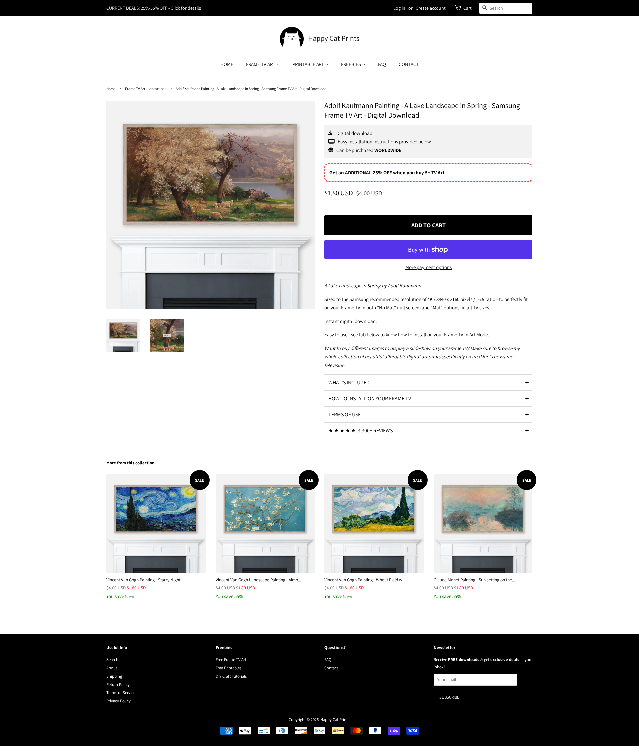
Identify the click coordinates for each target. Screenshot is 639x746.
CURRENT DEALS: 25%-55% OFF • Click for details (153, 8)
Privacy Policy (118, 701)
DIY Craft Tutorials (231, 676)
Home (226, 64)
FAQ (382, 64)
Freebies (351, 64)
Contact (409, 64)
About (111, 668)
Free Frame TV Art (231, 659)
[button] (428, 382)
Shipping (114, 676)
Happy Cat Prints (334, 719)
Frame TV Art (261, 64)
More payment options (428, 267)
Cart (467, 8)
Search (112, 659)
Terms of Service (120, 692)
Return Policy (118, 684)
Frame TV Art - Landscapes (145, 88)
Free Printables (228, 668)
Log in (399, 8)
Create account (431, 8)
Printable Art (308, 64)
